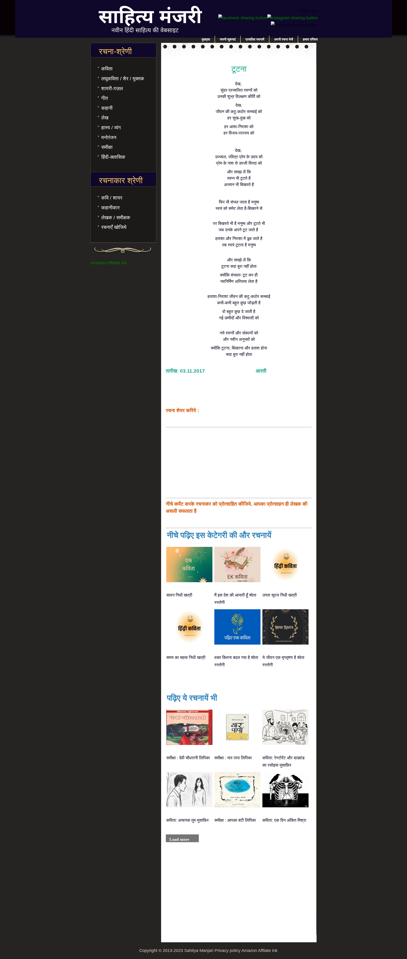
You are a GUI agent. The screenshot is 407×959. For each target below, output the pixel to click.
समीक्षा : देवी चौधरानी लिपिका (188, 758)
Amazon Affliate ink (108, 262)
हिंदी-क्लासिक (113, 157)
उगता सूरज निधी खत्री (279, 595)
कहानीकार (110, 207)
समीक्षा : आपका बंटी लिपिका (235, 820)
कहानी (107, 108)
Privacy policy (227, 950)
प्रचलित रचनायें (254, 39)
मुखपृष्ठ (206, 39)
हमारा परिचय (310, 39)
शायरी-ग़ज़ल (112, 88)
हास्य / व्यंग (111, 127)
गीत (104, 98)
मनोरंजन (108, 137)
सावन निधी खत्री (179, 595)
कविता (107, 68)
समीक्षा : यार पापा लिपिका (233, 758)
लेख (104, 117)
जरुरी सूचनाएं (228, 39)
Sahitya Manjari (198, 950)
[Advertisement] (239, 463)
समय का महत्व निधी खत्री (185, 657)
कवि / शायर (111, 197)
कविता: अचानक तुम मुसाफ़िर (187, 820)
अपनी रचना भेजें (283, 39)
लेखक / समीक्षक (115, 217)
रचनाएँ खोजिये (113, 227)
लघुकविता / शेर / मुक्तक (122, 78)
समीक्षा (107, 147)
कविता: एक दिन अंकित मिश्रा (284, 820)
